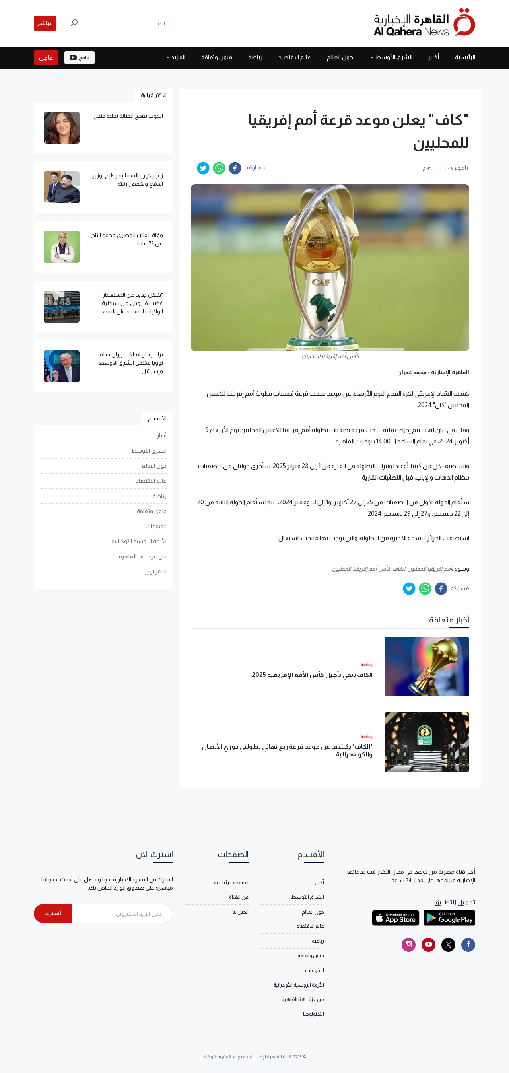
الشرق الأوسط (393, 57)
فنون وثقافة (216, 57)
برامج (84, 57)
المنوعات (156, 526)
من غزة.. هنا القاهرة (143, 556)
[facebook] (235, 168)
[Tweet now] (448, 945)
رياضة (255, 57)
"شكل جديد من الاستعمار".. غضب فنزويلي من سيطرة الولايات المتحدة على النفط (130, 303)
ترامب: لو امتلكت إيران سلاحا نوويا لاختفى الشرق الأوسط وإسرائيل (130, 362)
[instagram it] (409, 945)
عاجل (46, 57)
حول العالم (340, 57)
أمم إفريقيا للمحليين (429, 569)
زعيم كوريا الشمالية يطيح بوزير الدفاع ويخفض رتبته (127, 179)
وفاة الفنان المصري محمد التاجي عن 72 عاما (125, 239)
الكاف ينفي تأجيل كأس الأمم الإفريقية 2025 (312, 674)
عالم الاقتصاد (294, 57)
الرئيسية (465, 57)
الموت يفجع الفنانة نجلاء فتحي (128, 116)
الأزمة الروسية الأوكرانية (139, 541)
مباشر (45, 23)
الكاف (398, 569)
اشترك (52, 913)
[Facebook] (468, 945)
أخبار (433, 57)
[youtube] (428, 945)
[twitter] (203, 168)
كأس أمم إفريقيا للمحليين (361, 569)
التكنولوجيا (155, 571)
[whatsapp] (219, 168)
